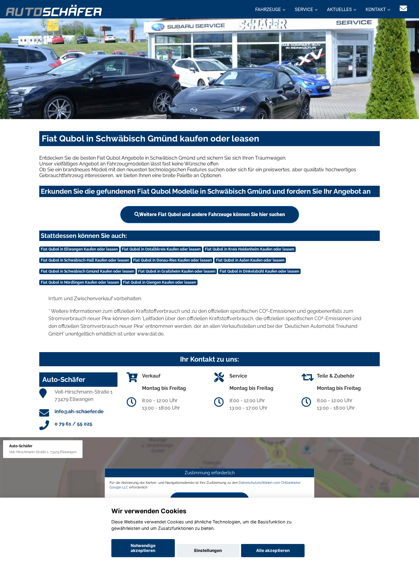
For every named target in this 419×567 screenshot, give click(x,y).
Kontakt (376, 9)
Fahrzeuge (268, 9)
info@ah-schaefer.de (79, 411)
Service (304, 9)
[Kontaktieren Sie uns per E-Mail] (403, 8)
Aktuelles (339, 9)
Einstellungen (208, 550)
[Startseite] (54, 10)
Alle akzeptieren (273, 550)
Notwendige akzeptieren (143, 548)
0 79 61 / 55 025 (73, 424)
